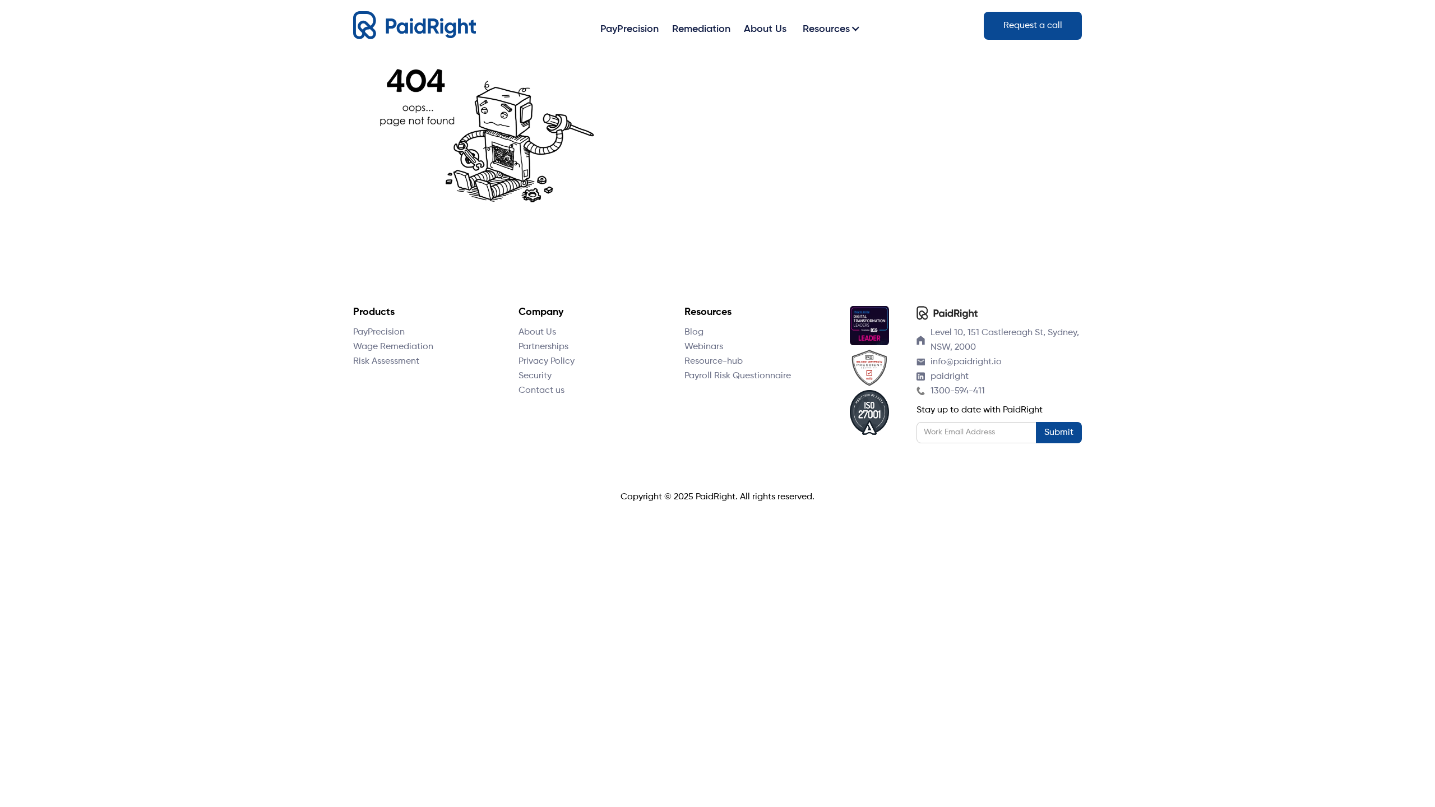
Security (535, 376)
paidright (950, 376)
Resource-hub (713, 361)
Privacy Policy (547, 361)
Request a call (1032, 25)
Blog (693, 332)
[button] (829, 28)
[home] (414, 25)
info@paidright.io (966, 362)
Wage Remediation (393, 346)
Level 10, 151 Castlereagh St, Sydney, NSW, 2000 (1005, 340)
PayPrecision (379, 332)
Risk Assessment (386, 361)
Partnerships (543, 346)
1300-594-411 (958, 391)
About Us (537, 332)
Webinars (703, 346)
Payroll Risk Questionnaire (737, 376)
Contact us (541, 390)
